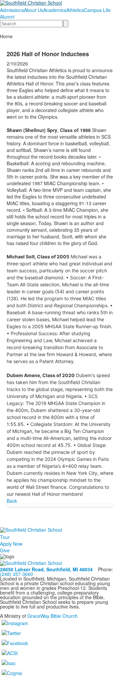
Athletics (75, 10)
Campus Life (97, 10)
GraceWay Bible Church (52, 615)
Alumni (7, 16)
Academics (54, 10)
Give (5, 550)
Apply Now (11, 543)
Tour (5, 537)
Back (12, 500)
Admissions (12, 10)
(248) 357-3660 (16, 574)
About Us (33, 10)
